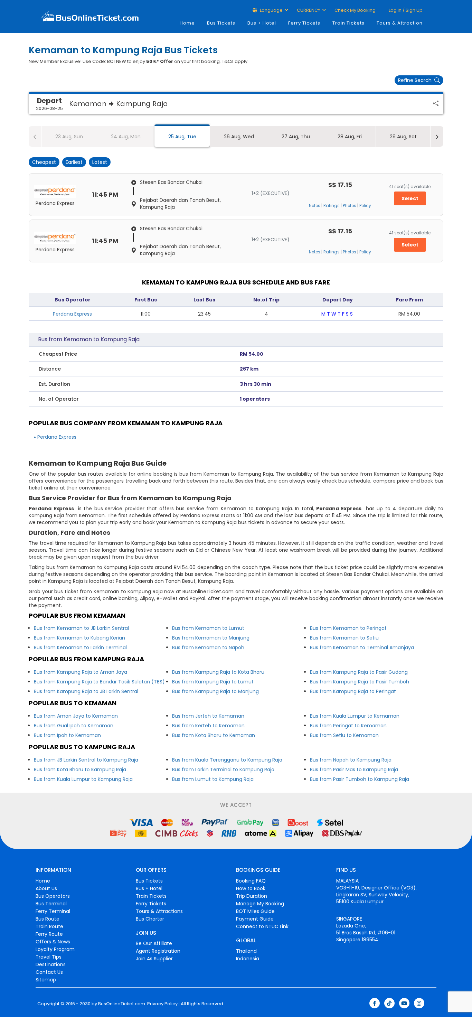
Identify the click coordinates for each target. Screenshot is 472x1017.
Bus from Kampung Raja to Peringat (353, 691)
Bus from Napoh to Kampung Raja (350, 759)
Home (187, 23)
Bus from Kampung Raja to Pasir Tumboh (359, 681)
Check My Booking (355, 10)
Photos (349, 205)
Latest (99, 162)
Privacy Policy (162, 1004)
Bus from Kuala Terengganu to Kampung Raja (227, 759)
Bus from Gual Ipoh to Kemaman (73, 725)
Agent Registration (158, 951)
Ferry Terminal (53, 911)
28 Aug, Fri (350, 136)
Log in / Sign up (405, 10)
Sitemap (46, 979)
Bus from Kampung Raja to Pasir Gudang (359, 672)
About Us (46, 888)
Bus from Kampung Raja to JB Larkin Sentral (86, 691)
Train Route (49, 926)
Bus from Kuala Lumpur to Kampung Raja (83, 779)
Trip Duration (251, 896)
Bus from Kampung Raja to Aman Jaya (80, 672)
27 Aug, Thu (296, 136)
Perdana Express (72, 313)
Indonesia (247, 958)
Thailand (246, 951)
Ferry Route (49, 934)
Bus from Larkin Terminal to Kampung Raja (223, 769)
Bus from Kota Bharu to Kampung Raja (80, 769)
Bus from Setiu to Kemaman (344, 735)
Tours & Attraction (400, 23)
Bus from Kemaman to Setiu (344, 637)
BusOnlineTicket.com (121, 1004)
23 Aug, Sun (69, 136)
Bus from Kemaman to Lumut (208, 628)
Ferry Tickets (304, 23)
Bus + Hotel (261, 23)
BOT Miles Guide (255, 911)
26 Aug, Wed (239, 136)
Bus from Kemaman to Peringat (348, 628)
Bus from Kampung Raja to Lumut (213, 681)
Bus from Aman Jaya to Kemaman (76, 715)
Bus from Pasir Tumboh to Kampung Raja (359, 779)
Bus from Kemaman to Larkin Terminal (80, 647)
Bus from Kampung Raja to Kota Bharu (218, 672)
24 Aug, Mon (126, 136)
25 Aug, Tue (182, 136)
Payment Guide (255, 918)
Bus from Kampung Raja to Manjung (215, 691)
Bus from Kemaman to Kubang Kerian (79, 637)
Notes (314, 205)
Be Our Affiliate (154, 943)
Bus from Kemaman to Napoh (208, 647)
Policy (365, 205)
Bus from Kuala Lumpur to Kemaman (354, 715)
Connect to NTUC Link (262, 926)
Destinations (51, 964)
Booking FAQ (251, 880)
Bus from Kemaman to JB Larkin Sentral (81, 628)
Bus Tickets (221, 23)
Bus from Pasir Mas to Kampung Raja (354, 769)
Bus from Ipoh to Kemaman (67, 735)
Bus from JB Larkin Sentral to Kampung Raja (86, 759)
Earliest (74, 162)
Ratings (331, 205)
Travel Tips (49, 956)
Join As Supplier (154, 958)
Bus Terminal (51, 903)
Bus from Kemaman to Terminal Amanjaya (362, 647)
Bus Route (47, 918)
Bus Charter (150, 918)
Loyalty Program (55, 949)
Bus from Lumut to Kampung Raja (213, 779)
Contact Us (49, 972)
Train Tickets (348, 23)
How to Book (250, 888)
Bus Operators (53, 896)
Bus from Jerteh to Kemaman (208, 715)
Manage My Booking (260, 903)
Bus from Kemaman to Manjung (210, 637)
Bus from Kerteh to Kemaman (208, 725)
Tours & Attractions (159, 911)
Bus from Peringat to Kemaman (348, 725)
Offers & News (53, 941)
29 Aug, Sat (403, 136)
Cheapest (44, 162)
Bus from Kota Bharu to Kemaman (213, 735)
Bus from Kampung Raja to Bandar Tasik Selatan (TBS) (99, 681)
